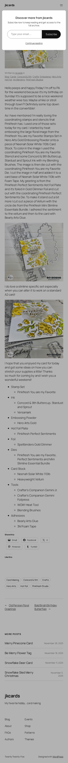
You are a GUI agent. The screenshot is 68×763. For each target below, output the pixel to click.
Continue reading (33, 43)
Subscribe (51, 34)
